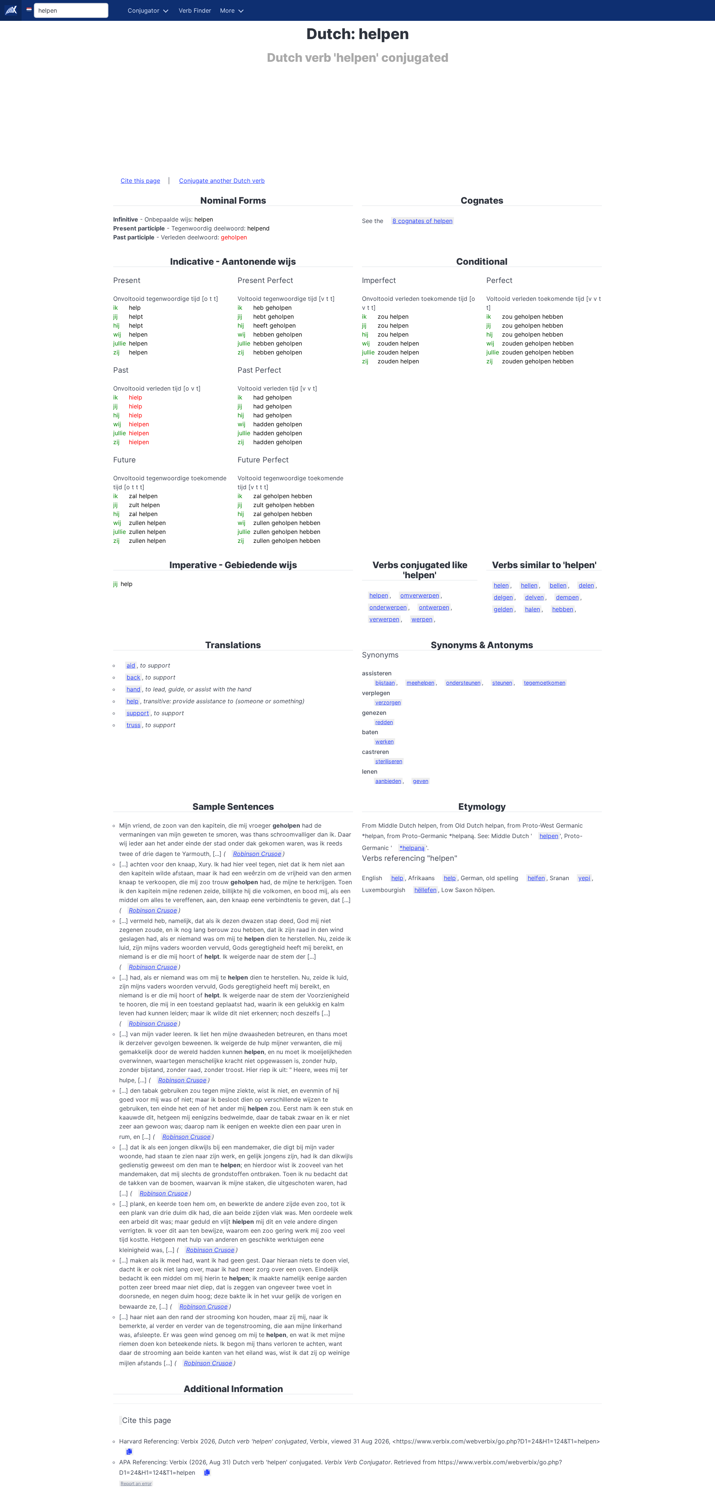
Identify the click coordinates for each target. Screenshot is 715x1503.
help (133, 701)
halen (532, 609)
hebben (562, 609)
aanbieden (388, 781)
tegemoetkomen (544, 682)
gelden (503, 609)
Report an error (136, 1483)
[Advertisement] (336, 116)
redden (384, 722)
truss (133, 725)
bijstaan (385, 682)
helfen (536, 878)
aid (131, 665)
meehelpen (420, 682)
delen (586, 585)
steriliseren (388, 761)
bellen (558, 585)
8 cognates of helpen (422, 221)
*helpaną (412, 847)
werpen (421, 619)
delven (534, 597)
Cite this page (140, 180)
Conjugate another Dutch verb (222, 180)
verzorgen (388, 702)
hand (133, 689)
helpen (378, 595)
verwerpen (384, 619)
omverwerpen (419, 595)
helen (501, 585)
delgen (503, 597)
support (138, 713)
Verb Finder (195, 10)
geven (420, 781)
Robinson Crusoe (257, 853)
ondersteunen (463, 682)
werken (384, 741)
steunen (502, 682)
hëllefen (425, 890)
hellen (529, 585)
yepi (584, 878)
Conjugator (143, 10)
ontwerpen (434, 607)
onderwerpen (388, 607)
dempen (567, 597)
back (133, 677)
